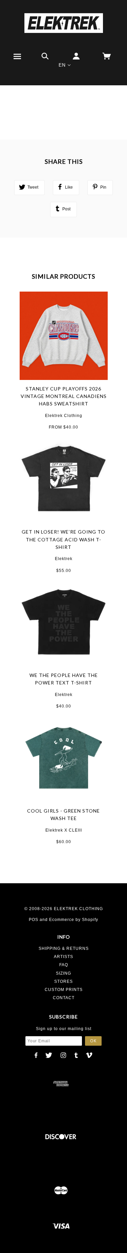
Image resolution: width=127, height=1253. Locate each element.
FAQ (63, 964)
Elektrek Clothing (63, 415)
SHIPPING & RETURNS (64, 948)
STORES (63, 981)
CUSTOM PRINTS (64, 989)
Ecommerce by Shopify (73, 919)
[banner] (64, 23)
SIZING (63, 973)
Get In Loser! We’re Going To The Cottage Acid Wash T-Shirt (63, 539)
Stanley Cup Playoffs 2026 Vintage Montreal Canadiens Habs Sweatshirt (64, 396)
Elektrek (63, 558)
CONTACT (64, 997)
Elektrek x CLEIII (63, 830)
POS (33, 919)
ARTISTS (63, 956)
